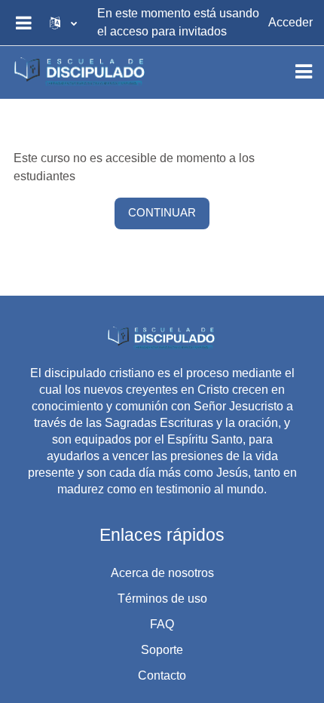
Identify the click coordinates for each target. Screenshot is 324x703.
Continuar (162, 213)
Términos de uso (162, 598)
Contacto (162, 675)
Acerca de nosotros (162, 572)
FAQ (162, 624)
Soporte (162, 649)
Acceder (290, 22)
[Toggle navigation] (304, 71)
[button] (63, 22)
